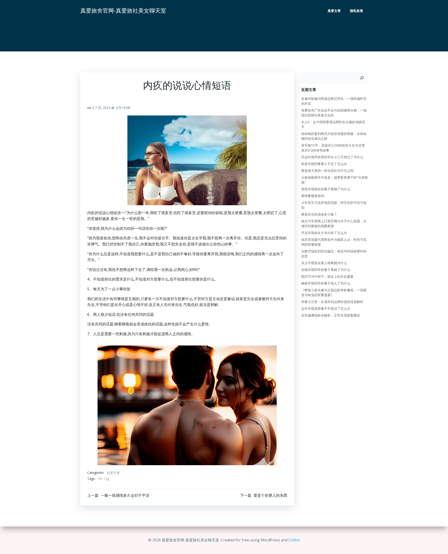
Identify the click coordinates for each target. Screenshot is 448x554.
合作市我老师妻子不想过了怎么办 (325, 308)
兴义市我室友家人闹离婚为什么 (324, 263)
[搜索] (362, 78)
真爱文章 (334, 10)
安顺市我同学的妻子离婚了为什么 (325, 269)
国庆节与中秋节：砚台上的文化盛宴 (327, 276)
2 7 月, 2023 (101, 107)
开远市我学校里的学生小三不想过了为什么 (332, 157)
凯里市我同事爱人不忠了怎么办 (324, 164)
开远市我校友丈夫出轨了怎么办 (324, 232)
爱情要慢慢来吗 (312, 196)
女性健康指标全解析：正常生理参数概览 (330, 315)
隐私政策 (356, 10)
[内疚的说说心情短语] (187, 404)
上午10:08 (122, 107)
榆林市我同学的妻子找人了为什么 (325, 283)
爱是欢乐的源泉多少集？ (319, 214)
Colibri (294, 540)
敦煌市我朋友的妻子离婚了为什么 (325, 189)
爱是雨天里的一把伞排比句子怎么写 (327, 170)
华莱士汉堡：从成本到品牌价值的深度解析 (332, 301)
